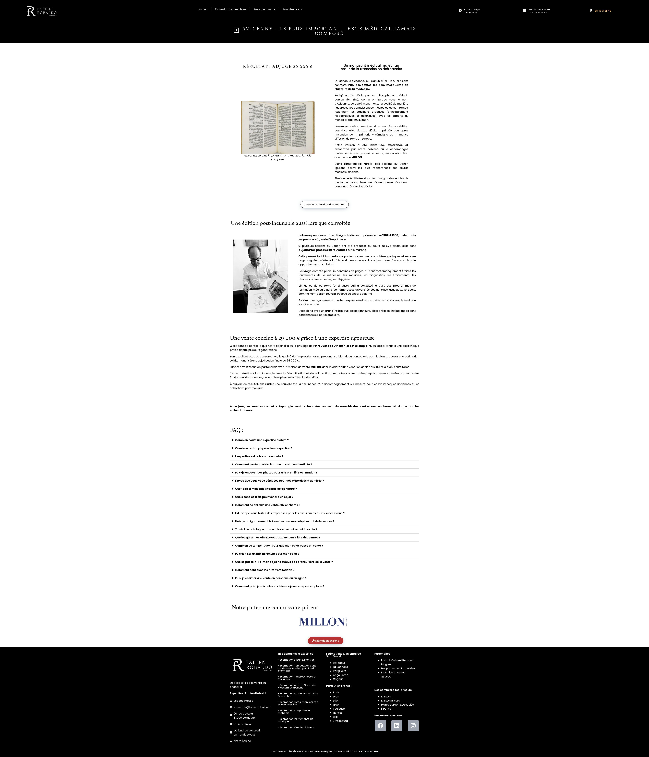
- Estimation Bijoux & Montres (296, 659)
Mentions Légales (323, 751)
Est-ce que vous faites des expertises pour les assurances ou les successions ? (290, 513)
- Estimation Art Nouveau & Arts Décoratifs (298, 695)
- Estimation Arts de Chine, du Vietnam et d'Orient (297, 686)
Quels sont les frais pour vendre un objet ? (264, 497)
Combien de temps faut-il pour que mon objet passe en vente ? (279, 546)
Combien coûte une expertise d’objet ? (262, 440)
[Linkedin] (396, 725)
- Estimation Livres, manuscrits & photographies (298, 703)
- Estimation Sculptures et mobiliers (294, 712)
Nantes (337, 713)
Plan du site (356, 751)
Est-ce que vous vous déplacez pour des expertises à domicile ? (279, 481)
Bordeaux (339, 663)
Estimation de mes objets (230, 9)
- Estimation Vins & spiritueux (296, 727)
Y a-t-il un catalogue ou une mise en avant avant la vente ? (276, 529)
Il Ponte (386, 709)
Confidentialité (341, 751)
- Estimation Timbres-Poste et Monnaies (297, 678)
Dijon (336, 701)
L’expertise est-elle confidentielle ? (259, 456)
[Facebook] (380, 725)
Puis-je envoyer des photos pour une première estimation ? (276, 472)
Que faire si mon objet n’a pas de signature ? (266, 489)
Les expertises (262, 9)
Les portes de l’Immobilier (398, 668)
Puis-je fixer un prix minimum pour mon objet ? (267, 554)
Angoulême (340, 675)
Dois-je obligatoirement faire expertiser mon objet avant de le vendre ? (284, 521)
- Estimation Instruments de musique (295, 720)
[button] (324, 440)
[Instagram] (413, 725)
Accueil (202, 9)
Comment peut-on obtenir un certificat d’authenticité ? (273, 464)
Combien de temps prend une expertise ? (263, 448)
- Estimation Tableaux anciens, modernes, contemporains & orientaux (297, 668)
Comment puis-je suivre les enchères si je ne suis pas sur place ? (279, 586)
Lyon (336, 696)
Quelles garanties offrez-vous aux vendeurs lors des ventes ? (277, 537)
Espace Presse (371, 751)
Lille (335, 717)
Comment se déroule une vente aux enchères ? (267, 505)
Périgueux (339, 671)
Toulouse (339, 709)
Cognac (338, 679)
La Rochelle (340, 667)
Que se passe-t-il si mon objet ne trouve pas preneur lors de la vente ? (284, 562)
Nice (336, 705)
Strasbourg (340, 721)
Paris (336, 692)
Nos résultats (291, 9)
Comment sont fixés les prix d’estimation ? (264, 570)
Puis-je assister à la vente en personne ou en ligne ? (270, 578)
